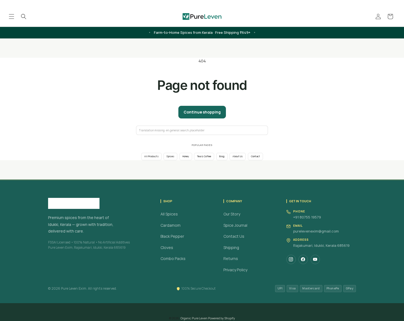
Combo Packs (173, 258)
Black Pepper (172, 236)
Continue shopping (202, 112)
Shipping (231, 247)
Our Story (231, 214)
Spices (170, 156)
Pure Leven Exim (73, 288)
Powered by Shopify (221, 318)
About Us (238, 156)
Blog (222, 156)
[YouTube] (315, 259)
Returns (230, 258)
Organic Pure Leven (194, 318)
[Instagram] (291, 259)
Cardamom (171, 225)
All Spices (169, 214)
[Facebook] (303, 259)
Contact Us (233, 236)
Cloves (167, 247)
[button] (11, 16)
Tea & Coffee (204, 156)
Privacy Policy (235, 269)
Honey (185, 156)
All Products (151, 156)
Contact (255, 156)
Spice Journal (235, 225)
